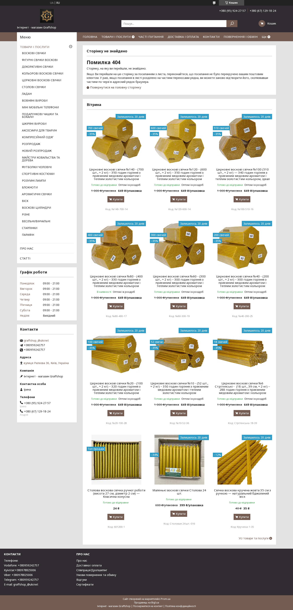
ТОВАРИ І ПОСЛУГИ (116, 37)
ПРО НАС (26, 248)
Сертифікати (84, 584)
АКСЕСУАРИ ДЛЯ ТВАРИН (39, 130)
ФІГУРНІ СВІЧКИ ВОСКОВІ (40, 60)
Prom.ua (165, 599)
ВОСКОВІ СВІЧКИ (34, 53)
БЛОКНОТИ (30, 187)
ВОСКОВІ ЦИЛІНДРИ (36, 208)
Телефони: (11, 560)
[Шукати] (231, 23)
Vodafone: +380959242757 (21, 565)
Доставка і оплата (89, 565)
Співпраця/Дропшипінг (91, 570)
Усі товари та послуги (253, 538)
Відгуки (81, 580)
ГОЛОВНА (90, 37)
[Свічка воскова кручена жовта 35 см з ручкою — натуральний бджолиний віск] (242, 460)
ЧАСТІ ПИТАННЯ (151, 37)
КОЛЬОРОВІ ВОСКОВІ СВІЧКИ (42, 73)
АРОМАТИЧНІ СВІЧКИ (37, 194)
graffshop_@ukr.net (36, 340)
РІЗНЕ (26, 214)
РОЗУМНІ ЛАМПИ (34, 180)
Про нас (81, 560)
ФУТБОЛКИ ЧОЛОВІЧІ (37, 167)
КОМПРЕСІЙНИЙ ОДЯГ (38, 137)
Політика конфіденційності (180, 606)
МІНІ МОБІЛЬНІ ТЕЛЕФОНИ (40, 107)
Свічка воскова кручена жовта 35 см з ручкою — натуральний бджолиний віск (242, 493)
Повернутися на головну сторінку (115, 87)
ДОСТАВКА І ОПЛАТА (183, 37)
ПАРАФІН (28, 235)
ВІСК (25, 201)
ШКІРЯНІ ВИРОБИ (34, 123)
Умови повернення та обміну (96, 575)
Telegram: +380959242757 (21, 580)
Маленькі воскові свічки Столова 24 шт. (179, 492)
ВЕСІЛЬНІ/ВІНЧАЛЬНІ (36, 221)
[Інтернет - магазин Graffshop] (47, 16)
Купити (118, 199)
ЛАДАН (27, 94)
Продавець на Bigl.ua (146, 602)
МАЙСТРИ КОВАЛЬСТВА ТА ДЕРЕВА (41, 159)
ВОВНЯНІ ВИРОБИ (34, 100)
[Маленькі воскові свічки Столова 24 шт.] (179, 460)
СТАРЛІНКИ (29, 228)
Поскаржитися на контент (148, 606)
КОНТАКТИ (211, 37)
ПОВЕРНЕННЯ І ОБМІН (241, 37)
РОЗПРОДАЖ (31, 144)
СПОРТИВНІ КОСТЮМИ (38, 174)
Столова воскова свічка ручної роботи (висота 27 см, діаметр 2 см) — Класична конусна (116, 493)
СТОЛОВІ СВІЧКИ (34, 87)
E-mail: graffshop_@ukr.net (21, 584)
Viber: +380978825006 (18, 575)
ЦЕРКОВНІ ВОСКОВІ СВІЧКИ (41, 80)
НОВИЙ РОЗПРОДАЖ (37, 151)
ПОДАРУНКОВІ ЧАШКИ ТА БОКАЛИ (40, 116)
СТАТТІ (25, 258)
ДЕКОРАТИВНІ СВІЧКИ (37, 67)
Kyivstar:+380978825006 (20, 570)
